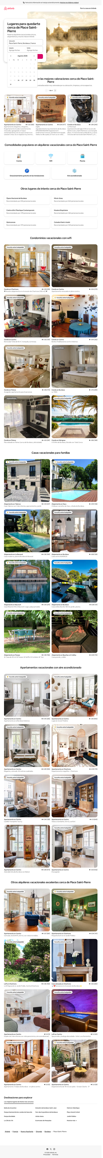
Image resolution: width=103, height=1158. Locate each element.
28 (26, 80)
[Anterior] (46, 90)
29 (30, 80)
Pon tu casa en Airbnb (88, 8)
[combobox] (25, 43)
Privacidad (46, 1155)
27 (22, 80)
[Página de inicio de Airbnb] (9, 8)
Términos (55, 1155)
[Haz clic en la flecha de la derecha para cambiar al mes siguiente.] (34, 56)
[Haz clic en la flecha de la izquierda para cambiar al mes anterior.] (10, 56)
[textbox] (16, 50)
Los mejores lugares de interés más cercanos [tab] (19, 1102)
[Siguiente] (55, 90)
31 (10, 84)
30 (34, 80)
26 (18, 80)
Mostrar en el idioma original (69, 2)
